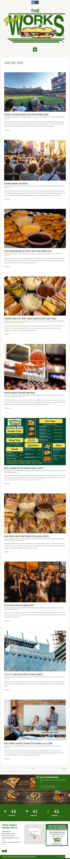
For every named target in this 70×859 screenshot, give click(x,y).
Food (33, 186)
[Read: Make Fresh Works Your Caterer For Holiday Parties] (35, 513)
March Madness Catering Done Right (19, 392)
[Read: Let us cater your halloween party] (35, 582)
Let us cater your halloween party (19, 605)
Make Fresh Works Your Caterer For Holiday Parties (26, 536)
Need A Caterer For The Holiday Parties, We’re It (24, 468)
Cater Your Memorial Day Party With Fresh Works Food (27, 251)
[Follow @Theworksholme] (38, 777)
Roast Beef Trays (46, 117)
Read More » (7, 130)
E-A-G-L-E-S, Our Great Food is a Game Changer (23, 674)
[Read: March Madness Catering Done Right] (35, 366)
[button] (35, 49)
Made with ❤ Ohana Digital (62, 856)
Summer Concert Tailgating (15, 183)
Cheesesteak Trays (16, 117)
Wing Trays (61, 117)
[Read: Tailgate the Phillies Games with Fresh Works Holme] (35, 92)
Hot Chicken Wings (51, 321)
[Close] (39, 829)
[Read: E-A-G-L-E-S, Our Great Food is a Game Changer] (35, 651)
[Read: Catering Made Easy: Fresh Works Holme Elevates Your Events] (35, 296)
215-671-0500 (10, 835)
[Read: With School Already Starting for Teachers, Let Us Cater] (35, 720)
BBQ (5, 117)
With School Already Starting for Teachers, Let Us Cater (28, 743)
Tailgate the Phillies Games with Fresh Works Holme (26, 114)
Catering (9, 117)
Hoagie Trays (38, 117)
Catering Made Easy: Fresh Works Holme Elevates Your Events (30, 318)
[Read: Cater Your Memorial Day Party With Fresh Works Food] (35, 228)
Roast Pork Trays (54, 117)
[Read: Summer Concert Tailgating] (35, 160)
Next (65, 768)
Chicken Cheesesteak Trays (27, 117)
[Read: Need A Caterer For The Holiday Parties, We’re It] (35, 441)
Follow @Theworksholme (49, 777)
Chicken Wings (35, 321)
